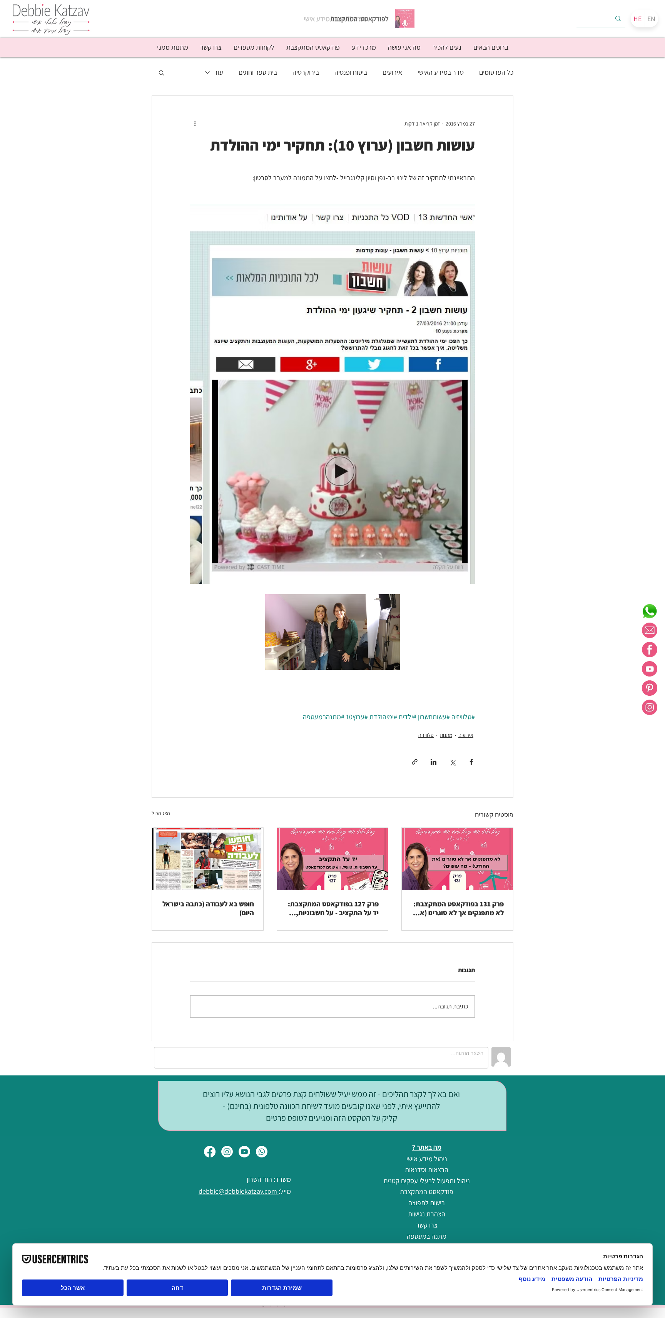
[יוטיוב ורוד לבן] (649, 669)
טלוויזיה (426, 735)
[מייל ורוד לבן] (649, 630)
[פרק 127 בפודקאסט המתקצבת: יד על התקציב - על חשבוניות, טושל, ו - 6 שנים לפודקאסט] (332, 859)
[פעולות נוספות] (194, 123)
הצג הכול (161, 813)
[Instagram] (227, 1151)
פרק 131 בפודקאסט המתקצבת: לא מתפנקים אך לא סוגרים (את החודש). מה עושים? (458, 908)
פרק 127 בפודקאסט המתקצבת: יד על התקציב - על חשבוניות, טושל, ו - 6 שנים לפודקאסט (333, 908)
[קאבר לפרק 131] (457, 859)
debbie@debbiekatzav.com (239, 1191)
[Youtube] (244, 1151)
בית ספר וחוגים (258, 72)
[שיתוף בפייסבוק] (471, 761)
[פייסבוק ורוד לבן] (649, 649)
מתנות (446, 735)
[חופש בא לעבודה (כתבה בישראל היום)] (207, 859)
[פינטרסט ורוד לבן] (649, 688)
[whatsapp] (649, 611)
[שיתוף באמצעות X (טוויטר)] (452, 761)
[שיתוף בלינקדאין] (433, 761)
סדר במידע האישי (441, 72)
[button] (446, 47)
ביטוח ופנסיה (350, 72)
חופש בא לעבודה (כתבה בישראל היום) (208, 908)
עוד (218, 72)
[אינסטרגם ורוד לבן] (649, 707)
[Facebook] (210, 1151)
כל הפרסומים (496, 72)
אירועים (392, 72)
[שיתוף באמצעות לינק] (414, 761)
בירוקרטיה (305, 72)
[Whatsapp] (261, 1151)
